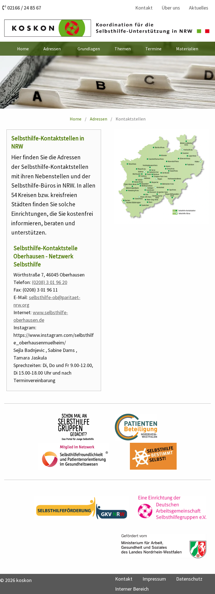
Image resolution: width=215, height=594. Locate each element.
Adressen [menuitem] (52, 48)
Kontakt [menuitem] (144, 7)
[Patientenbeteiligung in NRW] (136, 427)
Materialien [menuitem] (187, 48)
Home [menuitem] (23, 48)
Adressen (98, 119)
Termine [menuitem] (153, 48)
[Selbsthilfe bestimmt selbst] (153, 456)
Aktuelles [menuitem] (198, 7)
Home (75, 119)
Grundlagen (89, 48)
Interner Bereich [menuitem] (132, 589)
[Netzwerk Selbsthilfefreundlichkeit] (73, 456)
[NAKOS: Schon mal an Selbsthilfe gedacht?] (76, 427)
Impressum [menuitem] (154, 579)
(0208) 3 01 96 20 (49, 282)
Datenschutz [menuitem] (189, 579)
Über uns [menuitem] (171, 7)
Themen (122, 48)
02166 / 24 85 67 (24, 7)
